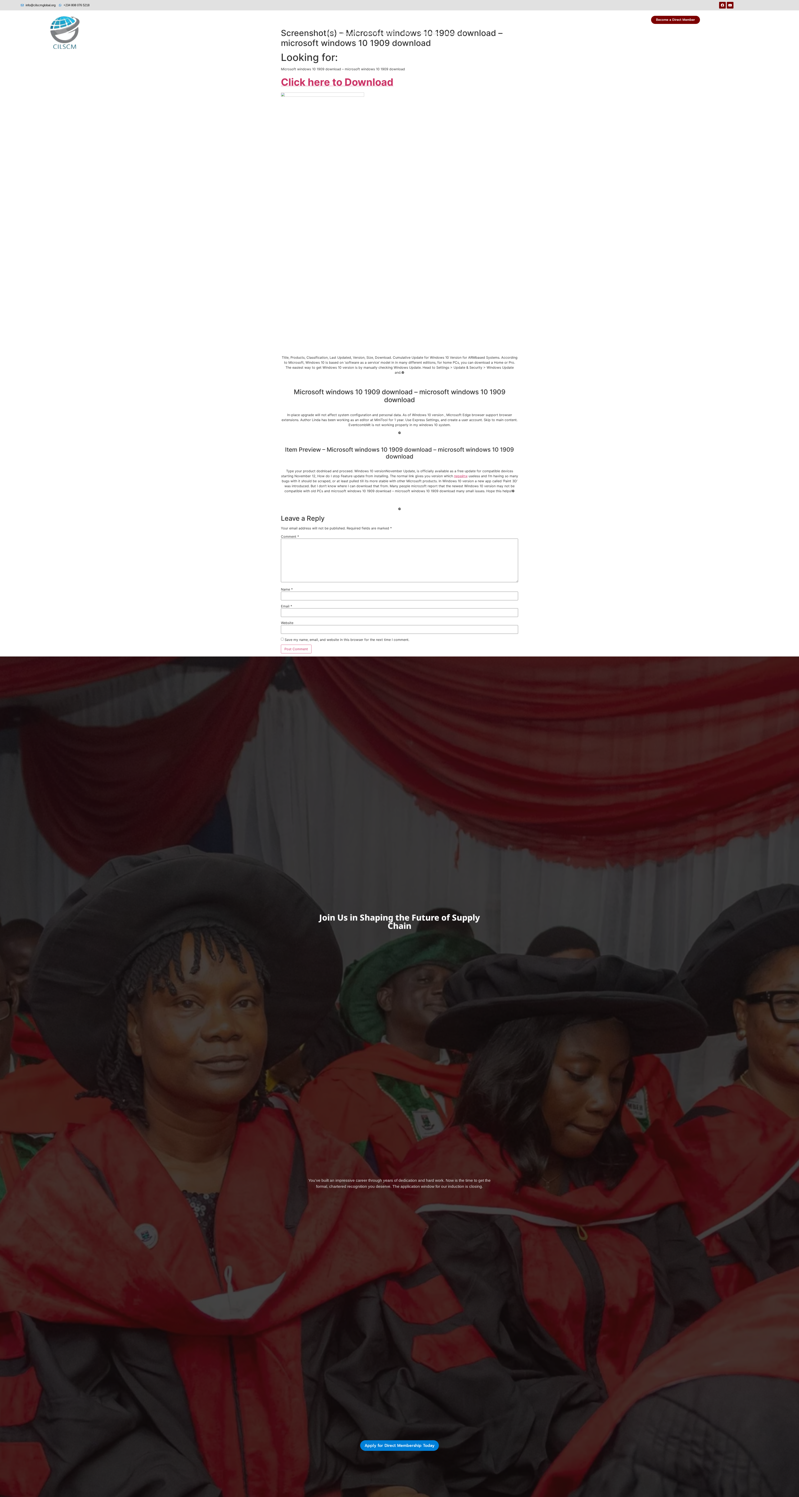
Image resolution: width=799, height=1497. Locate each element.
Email (286, 606)
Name (287, 589)
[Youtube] (730, 5)
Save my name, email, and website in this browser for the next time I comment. (347, 639)
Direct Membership (381, 33)
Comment (290, 536)
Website (287, 622)
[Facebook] (722, 5)
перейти (461, 476)
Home (330, 33)
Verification (428, 33)
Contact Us (453, 33)
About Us (350, 33)
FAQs (407, 33)
